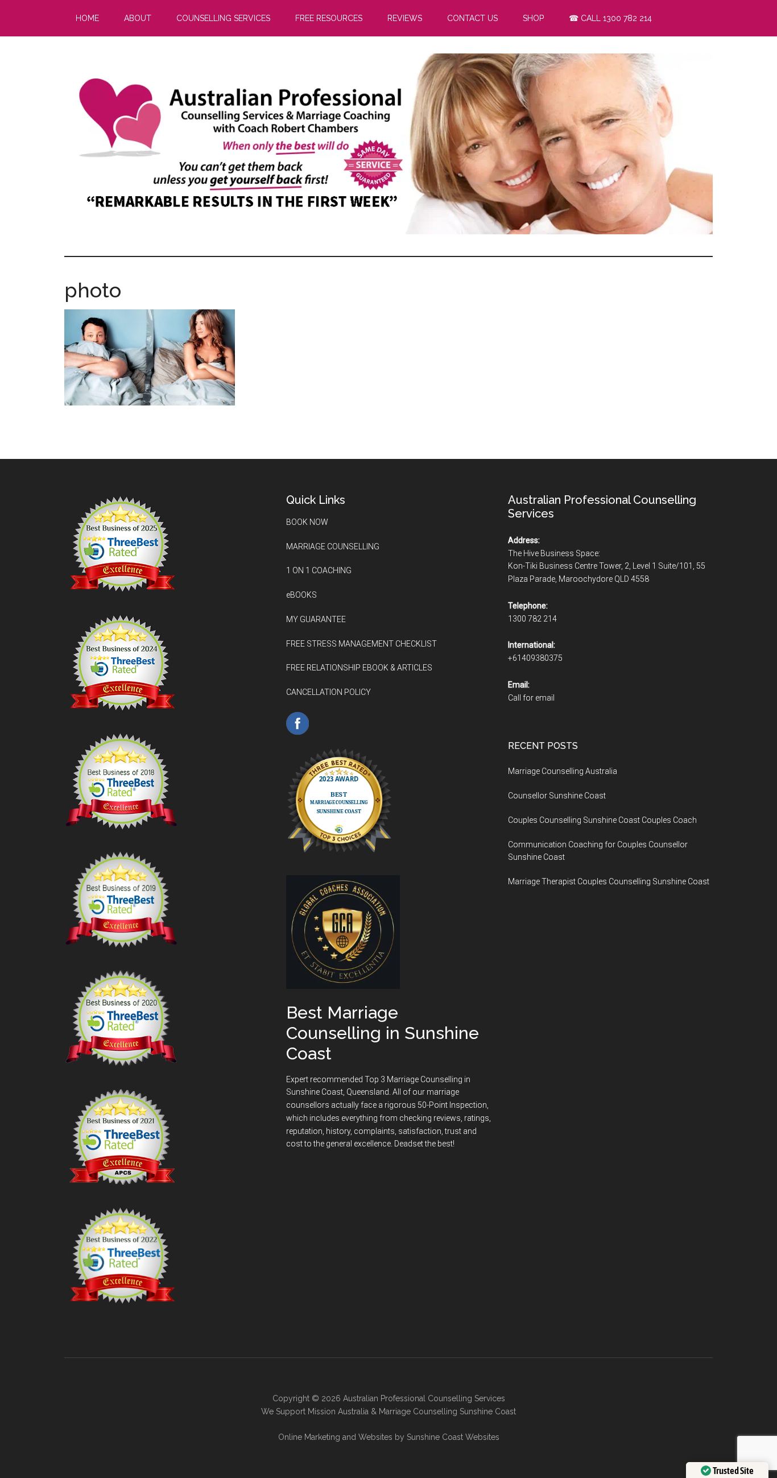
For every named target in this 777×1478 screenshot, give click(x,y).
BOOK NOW (307, 522)
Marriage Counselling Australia (562, 771)
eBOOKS (301, 594)
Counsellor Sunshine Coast (557, 795)
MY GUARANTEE (316, 619)
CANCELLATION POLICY (328, 692)
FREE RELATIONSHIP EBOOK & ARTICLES (359, 667)
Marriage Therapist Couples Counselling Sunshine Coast (608, 881)
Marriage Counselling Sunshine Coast (447, 1411)
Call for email (531, 697)
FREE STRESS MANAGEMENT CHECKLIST (361, 643)
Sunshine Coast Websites (453, 1437)
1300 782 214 (532, 618)
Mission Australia (338, 1411)
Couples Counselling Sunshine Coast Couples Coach (602, 820)
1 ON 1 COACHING (319, 570)
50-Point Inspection (452, 1104)
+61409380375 (535, 658)
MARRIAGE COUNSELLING (332, 546)
